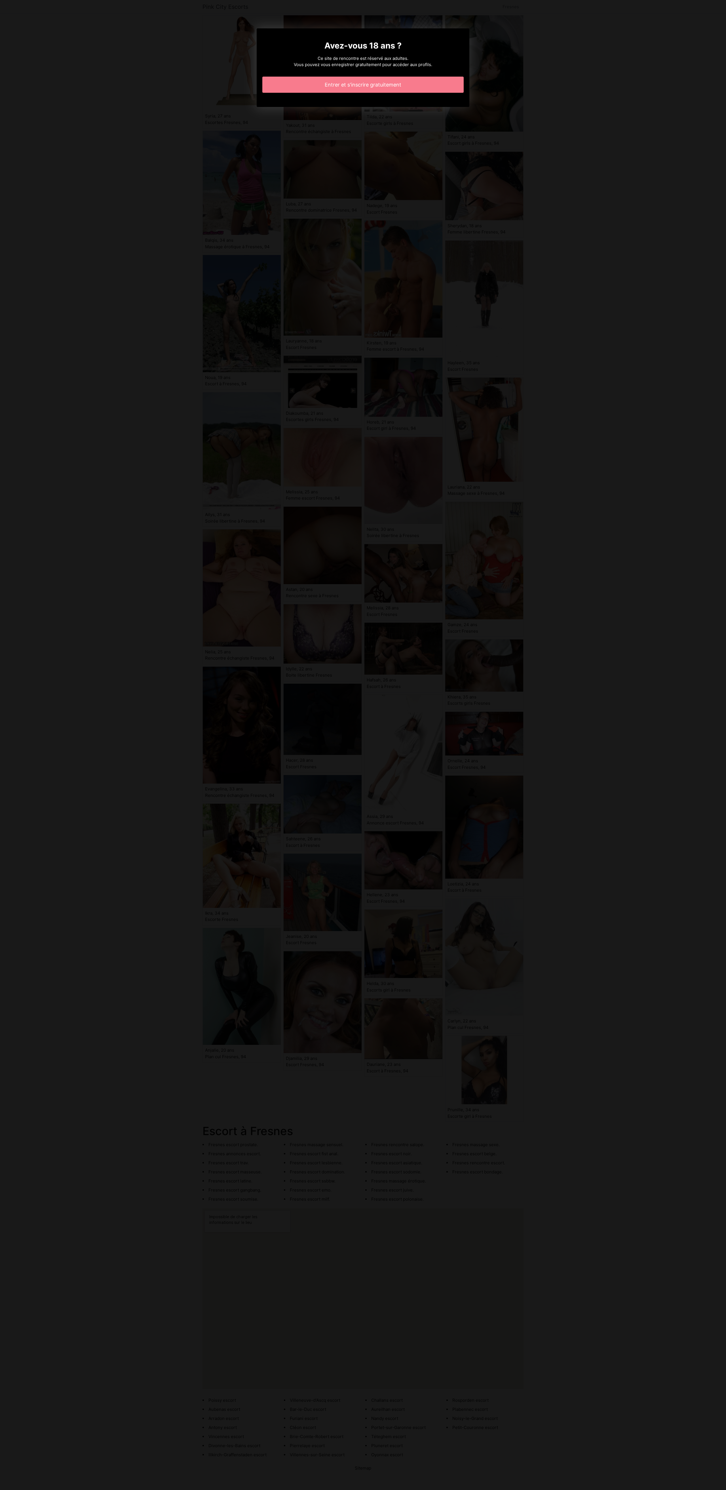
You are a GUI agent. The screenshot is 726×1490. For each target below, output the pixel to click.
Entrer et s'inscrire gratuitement (363, 85)
